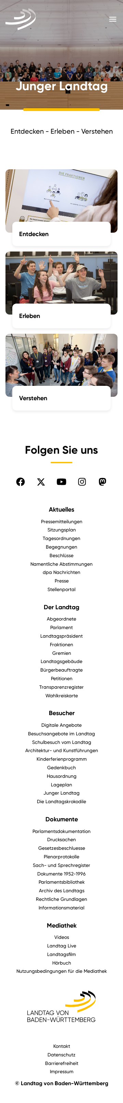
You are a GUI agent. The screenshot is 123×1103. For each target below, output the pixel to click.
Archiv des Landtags (61, 890)
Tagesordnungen (61, 538)
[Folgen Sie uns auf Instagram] (82, 481)
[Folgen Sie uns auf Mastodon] (102, 481)
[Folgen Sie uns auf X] (41, 481)
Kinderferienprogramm (62, 759)
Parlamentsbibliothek (62, 882)
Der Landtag (61, 607)
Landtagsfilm (61, 954)
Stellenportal (61, 589)
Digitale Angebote (61, 725)
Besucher (61, 713)
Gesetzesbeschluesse (61, 848)
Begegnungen (61, 547)
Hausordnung (62, 776)
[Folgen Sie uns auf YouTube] (61, 481)
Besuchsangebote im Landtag (61, 733)
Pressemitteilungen (61, 521)
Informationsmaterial (61, 907)
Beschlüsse (61, 555)
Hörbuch (61, 963)
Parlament (61, 627)
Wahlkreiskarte (61, 695)
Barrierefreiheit (61, 1063)
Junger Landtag (61, 793)
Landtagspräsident (61, 636)
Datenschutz (61, 1054)
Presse (62, 581)
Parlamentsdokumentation (61, 831)
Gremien (61, 653)
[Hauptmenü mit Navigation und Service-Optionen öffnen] (112, 19)
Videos (61, 937)
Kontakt (61, 1046)
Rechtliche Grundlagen (61, 899)
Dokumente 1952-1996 (61, 874)
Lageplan (61, 784)
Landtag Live (61, 945)
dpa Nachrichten (61, 572)
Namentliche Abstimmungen (61, 564)
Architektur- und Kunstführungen (61, 750)
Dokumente (61, 819)
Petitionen (61, 678)
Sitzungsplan (61, 529)
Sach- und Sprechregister (61, 865)
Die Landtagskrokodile (61, 801)
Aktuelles (61, 509)
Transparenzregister (61, 687)
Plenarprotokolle (61, 856)
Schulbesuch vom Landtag (61, 742)
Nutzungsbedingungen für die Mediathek (61, 971)
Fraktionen (61, 644)
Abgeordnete (61, 619)
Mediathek (62, 925)
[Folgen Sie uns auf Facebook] (20, 481)
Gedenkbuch (61, 767)
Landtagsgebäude (61, 661)
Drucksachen (61, 839)
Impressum (61, 1071)
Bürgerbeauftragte (61, 670)
